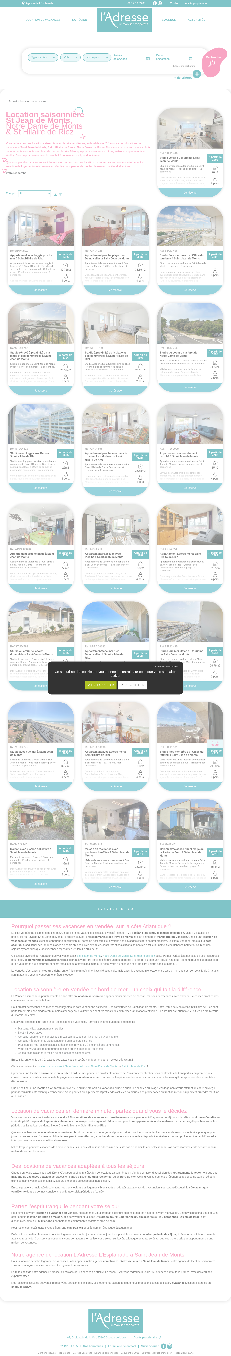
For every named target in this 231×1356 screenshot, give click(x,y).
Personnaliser (132, 685)
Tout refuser (165, 669)
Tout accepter (102, 685)
